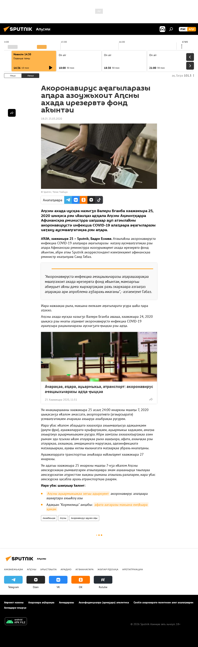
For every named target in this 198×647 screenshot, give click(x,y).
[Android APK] (16, 621)
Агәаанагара (84, 569)
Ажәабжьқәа (49, 518)
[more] (151, 399)
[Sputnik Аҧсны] (19, 32)
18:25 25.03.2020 (51, 118)
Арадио (66, 569)
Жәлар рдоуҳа (107, 569)
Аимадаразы (66, 602)
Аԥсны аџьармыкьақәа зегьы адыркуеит (78, 493)
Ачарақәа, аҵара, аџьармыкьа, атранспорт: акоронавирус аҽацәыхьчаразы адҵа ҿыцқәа (99, 389)
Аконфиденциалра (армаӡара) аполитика (104, 602)
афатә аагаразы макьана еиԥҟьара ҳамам (97, 506)
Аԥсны (63, 518)
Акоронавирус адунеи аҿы (84, 518)
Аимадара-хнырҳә (15, 607)
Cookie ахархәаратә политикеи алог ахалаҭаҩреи (163, 602)
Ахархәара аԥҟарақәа (41, 602)
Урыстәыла (48, 569)
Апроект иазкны (14, 602)
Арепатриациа (132, 569)
